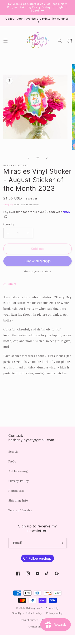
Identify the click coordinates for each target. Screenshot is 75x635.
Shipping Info (18, 500)
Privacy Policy (18, 481)
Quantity (8, 224)
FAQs (12, 461)
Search (13, 451)
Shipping (8, 204)
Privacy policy (54, 613)
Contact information (40, 626)
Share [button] (12, 283)
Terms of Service (20, 510)
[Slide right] (46, 157)
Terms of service (28, 620)
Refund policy (34, 613)
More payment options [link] (37, 271)
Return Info (16, 490)
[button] (5, 41)
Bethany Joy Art (35, 608)
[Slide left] (28, 157)
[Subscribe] (61, 543)
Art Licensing (18, 471)
